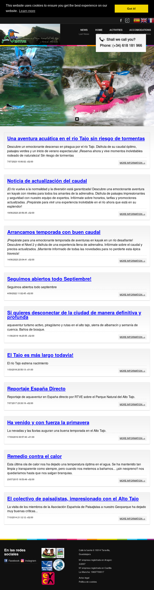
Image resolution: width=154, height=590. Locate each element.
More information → (132, 162)
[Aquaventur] (30, 34)
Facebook (14, 560)
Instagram (30, 560)
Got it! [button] (131, 8)
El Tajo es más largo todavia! (40, 354)
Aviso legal (84, 577)
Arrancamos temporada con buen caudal (53, 231)
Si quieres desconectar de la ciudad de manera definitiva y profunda (74, 314)
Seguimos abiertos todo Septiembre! (49, 278)
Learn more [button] (27, 11)
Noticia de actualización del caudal (47, 180)
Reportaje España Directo (36, 388)
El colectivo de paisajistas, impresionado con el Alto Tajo (73, 498)
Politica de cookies (88, 581)
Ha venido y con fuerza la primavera (48, 422)
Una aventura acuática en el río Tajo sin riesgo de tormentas (76, 138)
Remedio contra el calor (34, 456)
